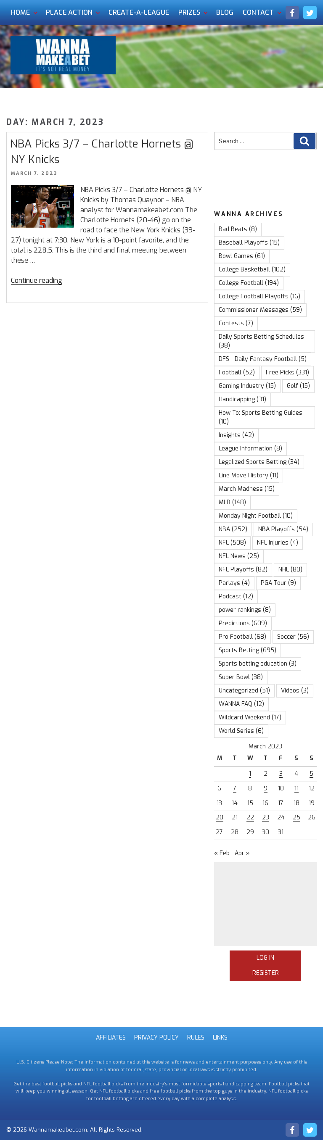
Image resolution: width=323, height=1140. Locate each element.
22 (250, 817)
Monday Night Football (256, 516)
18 (296, 803)
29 (250, 832)
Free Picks (287, 372)
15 (250, 803)
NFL (232, 543)
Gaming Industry (247, 386)
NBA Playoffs (283, 529)
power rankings (245, 610)
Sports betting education (258, 664)
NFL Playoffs (243, 570)
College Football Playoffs (259, 296)
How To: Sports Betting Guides (260, 417)
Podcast (236, 596)
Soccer (293, 637)
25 (296, 817)
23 (265, 817)
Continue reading (36, 280)
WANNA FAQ (241, 704)
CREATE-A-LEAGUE (139, 12)
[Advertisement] (265, 904)
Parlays (234, 583)
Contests (236, 323)
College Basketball (252, 270)
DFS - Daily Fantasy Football (263, 359)
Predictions (243, 623)
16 (265, 803)
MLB (232, 502)
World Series (241, 731)
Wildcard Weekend (250, 717)
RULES (195, 1038)
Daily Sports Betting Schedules (261, 341)
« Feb (222, 853)
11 (296, 788)
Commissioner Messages (260, 310)
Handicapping (242, 399)
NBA (233, 529)
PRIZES (189, 12)
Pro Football (242, 637)
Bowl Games (242, 256)
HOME (20, 12)
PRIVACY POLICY (156, 1038)
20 (219, 817)
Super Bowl (241, 677)
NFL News (239, 556)
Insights (236, 435)
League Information (250, 449)
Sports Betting (247, 650)
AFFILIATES (111, 1038)
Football (237, 372)
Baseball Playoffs (249, 243)
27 (219, 832)
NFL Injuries (277, 543)
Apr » (242, 853)
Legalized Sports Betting (259, 462)
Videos (295, 691)
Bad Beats (238, 229)
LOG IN (265, 958)
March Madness (247, 489)
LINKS (220, 1038)
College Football (249, 283)
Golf (298, 386)
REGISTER (265, 973)
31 (280, 832)
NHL (290, 570)
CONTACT (258, 12)
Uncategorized (244, 691)
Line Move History (248, 475)
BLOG (224, 12)
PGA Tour (278, 583)
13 (219, 803)
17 (280, 803)
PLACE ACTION (69, 12)
